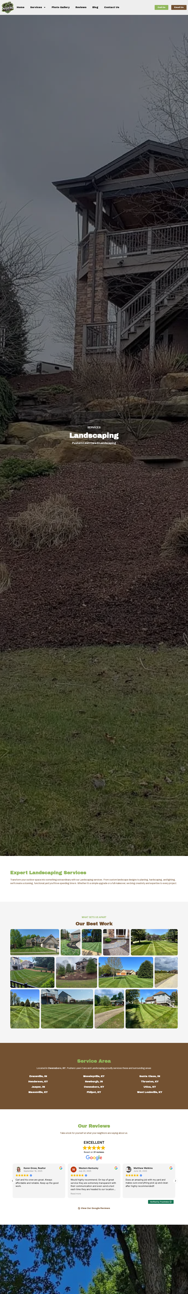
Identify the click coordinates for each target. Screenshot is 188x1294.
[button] (175, 1181)
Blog (95, 7)
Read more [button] (21, 1193)
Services (36, 7)
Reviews (81, 7)
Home (20, 7)
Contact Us (111, 7)
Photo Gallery (61, 7)
